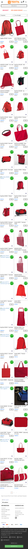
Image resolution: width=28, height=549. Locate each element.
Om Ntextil (3, 508)
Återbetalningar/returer (5, 514)
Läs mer (8, 534)
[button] (21, 2)
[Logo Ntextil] (14, 2)
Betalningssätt (4, 511)
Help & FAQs (3, 516)
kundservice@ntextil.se (19, 508)
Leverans (3, 513)
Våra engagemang (5, 518)
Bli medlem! (5, 502)
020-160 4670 (18, 511)
